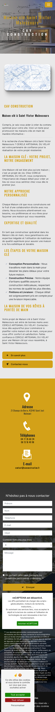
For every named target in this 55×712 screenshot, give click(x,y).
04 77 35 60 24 (27, 439)
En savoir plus (18, 355)
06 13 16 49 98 (27, 442)
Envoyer (30, 587)
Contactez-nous (19, 364)
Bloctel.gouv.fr (42, 679)
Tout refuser (18, 700)
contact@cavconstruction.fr (27, 467)
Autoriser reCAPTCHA (27, 623)
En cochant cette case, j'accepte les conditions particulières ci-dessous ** (24, 577)
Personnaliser (18, 705)
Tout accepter (18, 694)
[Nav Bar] (48, 4)
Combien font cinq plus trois (17, 539)
